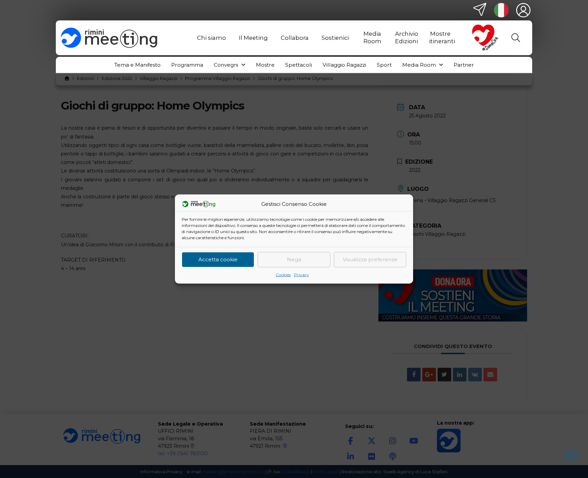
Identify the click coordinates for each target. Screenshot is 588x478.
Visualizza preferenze (370, 259)
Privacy (301, 274)
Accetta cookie (218, 259)
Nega (294, 259)
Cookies (283, 274)
